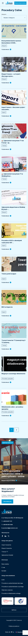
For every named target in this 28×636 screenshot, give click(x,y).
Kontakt (4, 571)
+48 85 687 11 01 (7, 521)
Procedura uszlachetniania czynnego (13, 586)
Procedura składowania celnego (11, 593)
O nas (3, 567)
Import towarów (6, 545)
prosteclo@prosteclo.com (10, 528)
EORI (3, 580)
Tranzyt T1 (5, 551)
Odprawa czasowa (7, 590)
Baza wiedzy (5, 564)
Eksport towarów (7, 548)
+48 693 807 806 (8, 524)
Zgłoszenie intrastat (7, 555)
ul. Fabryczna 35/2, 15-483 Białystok (13, 517)
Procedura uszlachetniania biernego (12, 583)
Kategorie (4, 14)
